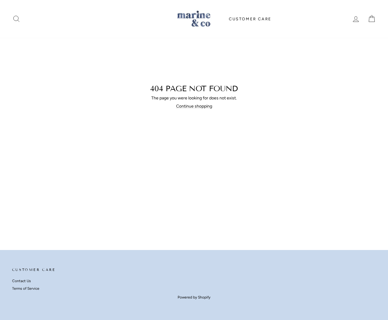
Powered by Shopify (194, 297)
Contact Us (21, 281)
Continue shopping (194, 106)
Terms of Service (25, 288)
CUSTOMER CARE (250, 19)
